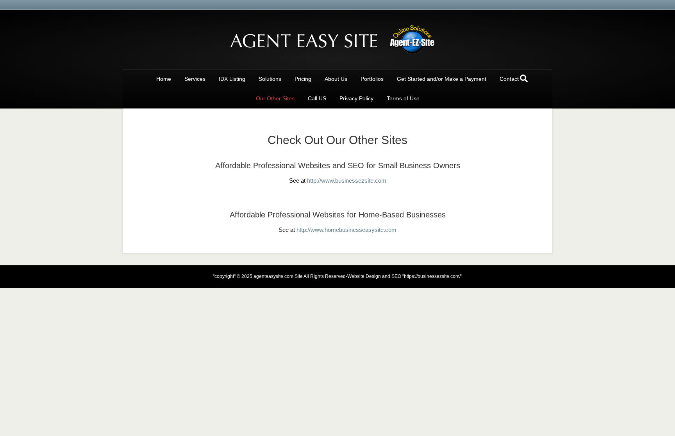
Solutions (270, 79)
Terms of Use (403, 98)
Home (163, 79)
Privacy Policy (356, 98)
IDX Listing (232, 79)
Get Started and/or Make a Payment (441, 79)
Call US (317, 98)
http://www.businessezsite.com (346, 180)
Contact (509, 79)
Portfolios (372, 79)
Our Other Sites (275, 98)
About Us (336, 79)
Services (194, 79)
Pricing (303, 79)
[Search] (524, 78)
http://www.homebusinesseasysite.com (346, 229)
